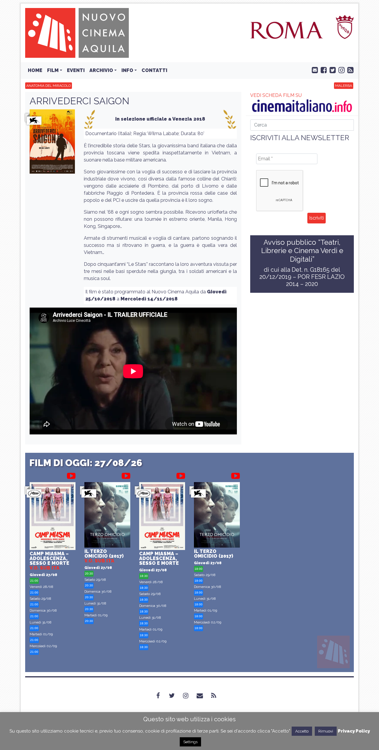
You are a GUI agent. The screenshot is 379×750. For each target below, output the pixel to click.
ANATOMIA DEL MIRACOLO (48, 86)
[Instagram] (189, 695)
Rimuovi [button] (325, 731)
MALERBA (343, 86)
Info (127, 70)
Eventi (76, 70)
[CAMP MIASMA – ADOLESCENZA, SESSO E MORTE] (53, 517)
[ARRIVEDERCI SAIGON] (52, 143)
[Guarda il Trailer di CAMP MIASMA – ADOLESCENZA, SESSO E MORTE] (71, 475)
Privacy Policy (354, 731)
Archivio (101, 70)
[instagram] (340, 70)
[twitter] (331, 70)
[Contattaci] (313, 70)
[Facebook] (162, 695)
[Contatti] (203, 695)
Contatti (154, 70)
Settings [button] (190, 742)
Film (53, 70)
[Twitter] (175, 695)
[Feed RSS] (349, 70)
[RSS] (217, 695)
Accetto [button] (302, 731)
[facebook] (322, 70)
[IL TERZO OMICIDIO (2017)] (107, 515)
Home (35, 70)
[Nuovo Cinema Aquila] (77, 32)
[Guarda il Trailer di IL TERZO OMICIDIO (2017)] (126, 475)
